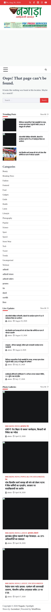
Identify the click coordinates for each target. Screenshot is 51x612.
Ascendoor (15, 609)
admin (9, 321)
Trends (5, 256)
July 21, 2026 (20, 365)
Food (4, 190)
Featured (6, 185)
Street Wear (7, 242)
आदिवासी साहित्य (8, 279)
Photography (7, 218)
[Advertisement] (25, 48)
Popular (5, 223)
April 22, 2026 (20, 436)
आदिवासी (5, 270)
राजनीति (5, 298)
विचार (4, 302)
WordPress (36, 609)
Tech (4, 246)
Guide (5, 199)
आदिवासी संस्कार (8, 274)
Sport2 (5, 237)
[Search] (46, 70)
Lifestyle (6, 213)
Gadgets (5, 195)
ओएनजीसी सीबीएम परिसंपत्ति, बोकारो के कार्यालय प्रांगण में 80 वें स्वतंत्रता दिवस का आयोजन (32, 126)
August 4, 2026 (20, 350)
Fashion (5, 181)
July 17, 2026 (20, 379)
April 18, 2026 (20, 492)
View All (43, 114)
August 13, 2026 (21, 335)
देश (4, 288)
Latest (5, 209)
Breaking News (8, 176)
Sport (5, 232)
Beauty (5, 171)
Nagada (21, 606)
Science (5, 228)
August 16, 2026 (21, 321)
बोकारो (5, 293)
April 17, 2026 (20, 597)
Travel (5, 251)
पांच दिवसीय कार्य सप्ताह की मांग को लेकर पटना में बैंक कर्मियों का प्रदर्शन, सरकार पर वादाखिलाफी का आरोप (24, 485)
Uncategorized (8, 260)
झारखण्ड (5, 284)
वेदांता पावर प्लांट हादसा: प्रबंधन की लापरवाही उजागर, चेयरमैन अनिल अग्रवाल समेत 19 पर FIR (24, 589)
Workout (6, 265)
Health (5, 204)
